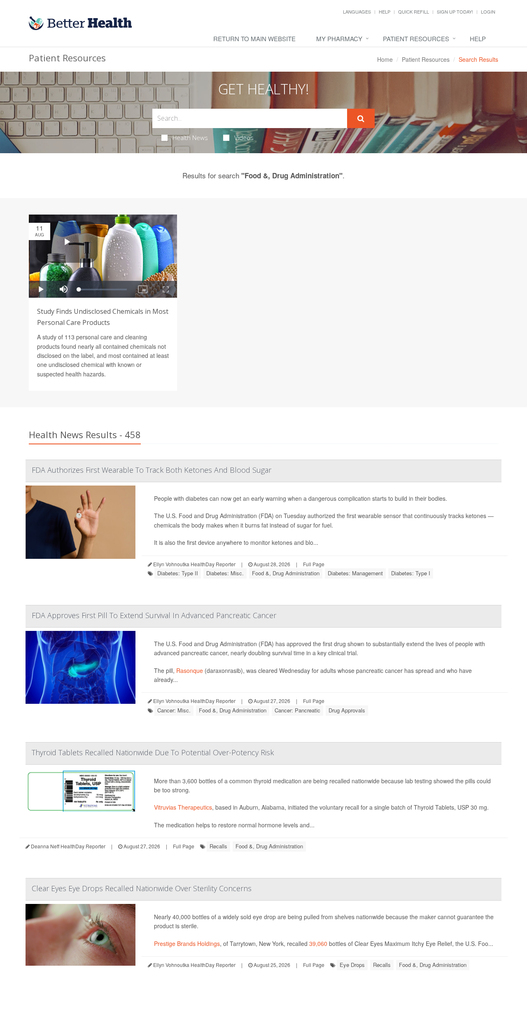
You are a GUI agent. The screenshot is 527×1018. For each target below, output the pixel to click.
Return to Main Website (254, 38)
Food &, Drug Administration (285, 573)
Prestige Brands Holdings (187, 943)
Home (385, 59)
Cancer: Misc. (174, 710)
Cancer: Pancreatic (297, 710)
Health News (190, 137)
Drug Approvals (347, 710)
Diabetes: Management (355, 573)
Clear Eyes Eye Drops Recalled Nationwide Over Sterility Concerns (142, 888)
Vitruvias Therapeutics (183, 807)
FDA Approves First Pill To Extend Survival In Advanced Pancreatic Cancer (154, 615)
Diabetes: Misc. (225, 573)
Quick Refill (413, 11)
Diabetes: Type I (410, 573)
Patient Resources (416, 38)
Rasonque (189, 670)
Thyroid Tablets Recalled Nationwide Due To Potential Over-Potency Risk (153, 752)
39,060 (318, 943)
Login (488, 11)
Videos (244, 137)
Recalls (218, 846)
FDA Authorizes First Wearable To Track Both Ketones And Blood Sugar (151, 470)
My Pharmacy (339, 38)
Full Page (313, 563)
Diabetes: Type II (177, 573)
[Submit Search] (361, 118)
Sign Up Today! (455, 11)
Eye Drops (352, 965)
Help (384, 11)
